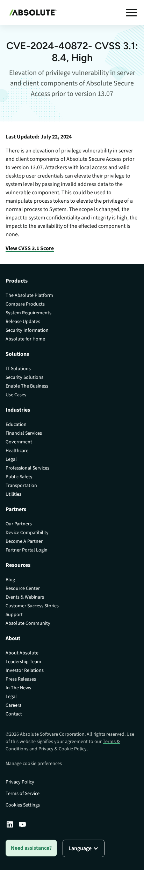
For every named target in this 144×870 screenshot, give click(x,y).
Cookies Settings (23, 805)
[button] (131, 13)
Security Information (27, 330)
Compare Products (25, 304)
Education (16, 424)
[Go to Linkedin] (10, 824)
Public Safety (19, 476)
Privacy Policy (20, 782)
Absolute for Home (25, 339)
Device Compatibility (27, 532)
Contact (14, 714)
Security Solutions (24, 377)
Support (14, 614)
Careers (13, 705)
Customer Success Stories (32, 605)
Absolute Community (28, 623)
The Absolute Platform (29, 295)
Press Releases (21, 679)
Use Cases (16, 394)
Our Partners (19, 523)
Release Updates (23, 321)
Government (19, 441)
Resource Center (23, 588)
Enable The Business (27, 386)
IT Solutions (18, 368)
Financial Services (24, 433)
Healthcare (17, 450)
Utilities (13, 494)
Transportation (21, 485)
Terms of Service (22, 793)
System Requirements (28, 312)
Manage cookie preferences (34, 763)
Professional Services (27, 468)
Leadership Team (23, 661)
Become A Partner (24, 541)
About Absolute (22, 653)
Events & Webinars (25, 597)
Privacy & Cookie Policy (62, 748)
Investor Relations (25, 670)
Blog (10, 579)
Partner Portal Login (27, 550)
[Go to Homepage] (31, 12)
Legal (11, 459)
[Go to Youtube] (22, 824)
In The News (18, 687)
